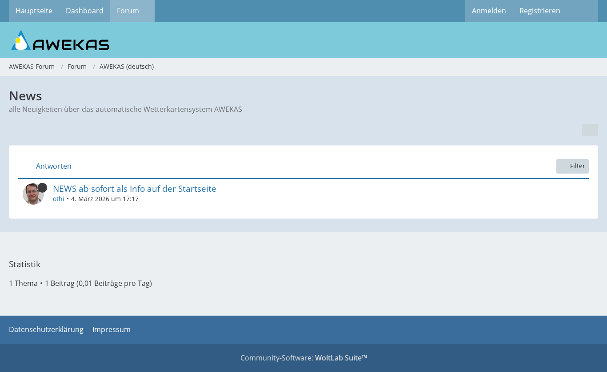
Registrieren (539, 11)
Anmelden (489, 11)
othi (58, 198)
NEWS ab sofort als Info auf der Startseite (134, 188)
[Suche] (582, 11)
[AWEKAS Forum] (303, 39)
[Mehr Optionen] (590, 130)
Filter (577, 166)
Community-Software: (303, 358)
